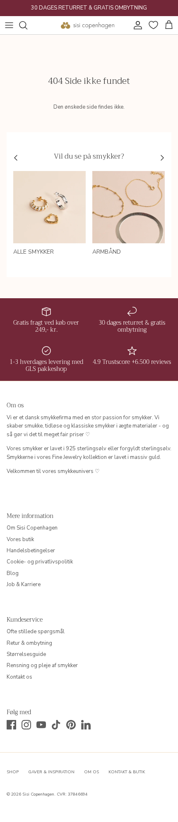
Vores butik (20, 539)
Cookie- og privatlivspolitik (40, 561)
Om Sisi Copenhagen (32, 528)
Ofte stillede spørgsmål (36, 631)
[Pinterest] (71, 724)
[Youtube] (41, 724)
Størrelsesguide (26, 654)
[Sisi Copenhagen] (88, 25)
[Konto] (136, 25)
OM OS (91, 772)
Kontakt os (19, 677)
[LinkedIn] (86, 724)
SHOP (13, 772)
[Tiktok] (56, 724)
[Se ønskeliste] (152, 25)
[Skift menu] (9, 25)
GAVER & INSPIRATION (51, 772)
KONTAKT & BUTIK (126, 772)
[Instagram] (26, 724)
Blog (13, 573)
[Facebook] (11, 724)
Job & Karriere (24, 584)
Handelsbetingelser (31, 550)
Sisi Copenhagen (38, 794)
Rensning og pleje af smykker (42, 665)
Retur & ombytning (29, 643)
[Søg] (27, 25)
